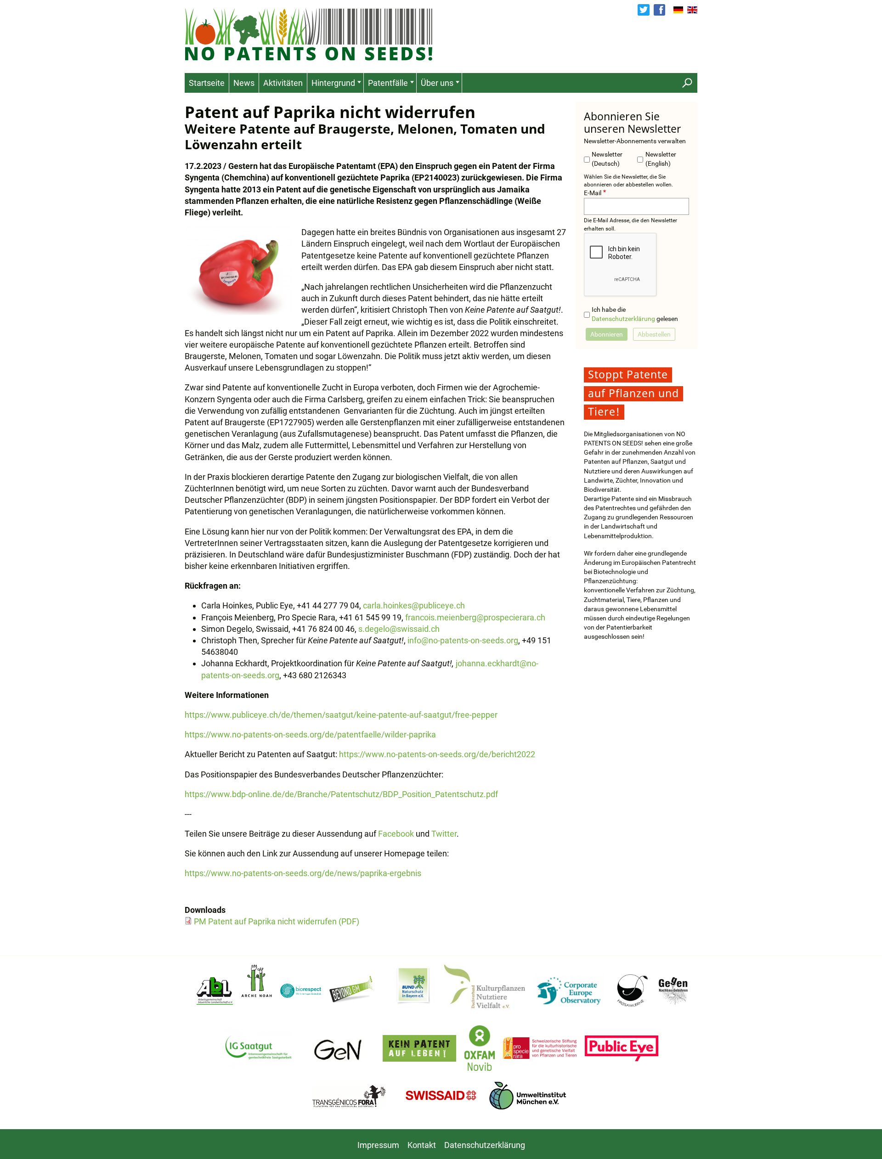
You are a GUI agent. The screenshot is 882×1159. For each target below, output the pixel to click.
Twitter (643, 10)
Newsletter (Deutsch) (607, 159)
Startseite (207, 83)
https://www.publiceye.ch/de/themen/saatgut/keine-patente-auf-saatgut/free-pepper (341, 715)
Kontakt (421, 1145)
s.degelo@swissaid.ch (399, 629)
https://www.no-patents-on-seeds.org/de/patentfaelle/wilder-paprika (310, 734)
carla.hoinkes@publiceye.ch (414, 605)
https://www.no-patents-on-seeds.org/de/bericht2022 (437, 754)
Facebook (659, 10)
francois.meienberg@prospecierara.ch (475, 617)
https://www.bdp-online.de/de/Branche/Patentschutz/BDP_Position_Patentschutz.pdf (341, 794)
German (678, 10)
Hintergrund (333, 83)
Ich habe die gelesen (635, 314)
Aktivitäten (283, 83)
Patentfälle (388, 83)
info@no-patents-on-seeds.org (462, 640)
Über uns (437, 83)
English (692, 10)
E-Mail (592, 193)
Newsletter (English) (660, 159)
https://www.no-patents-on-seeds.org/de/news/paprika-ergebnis (303, 873)
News (243, 83)
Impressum (378, 1145)
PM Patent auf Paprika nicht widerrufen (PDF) (276, 921)
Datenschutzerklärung (623, 319)
